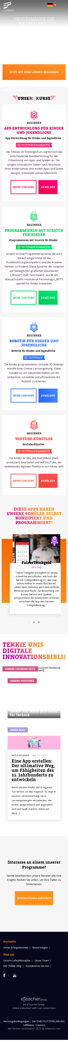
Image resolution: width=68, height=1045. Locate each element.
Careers (40, 1025)
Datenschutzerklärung (48, 1021)
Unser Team (41, 960)
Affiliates (29, 1025)
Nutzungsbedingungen (16, 1021)
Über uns (9, 954)
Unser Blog (17, 730)
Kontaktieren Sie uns (37, 965)
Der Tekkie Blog (12, 965)
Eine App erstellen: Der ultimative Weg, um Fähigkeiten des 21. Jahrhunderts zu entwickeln (33, 770)
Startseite (9, 941)
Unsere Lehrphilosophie (16, 960)
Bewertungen (40, 947)
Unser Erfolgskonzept (15, 947)
